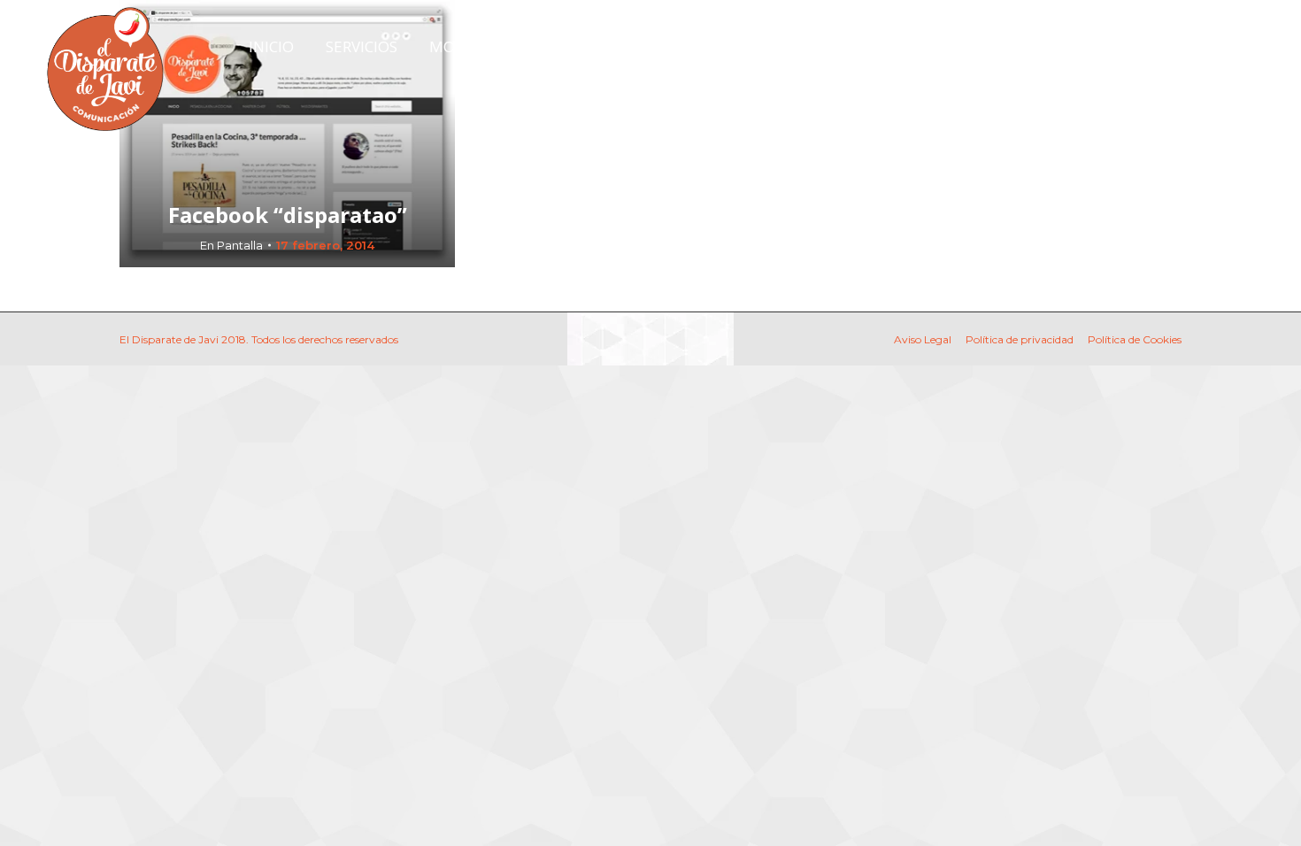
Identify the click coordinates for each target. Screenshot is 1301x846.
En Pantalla (231, 245)
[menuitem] (271, 46)
